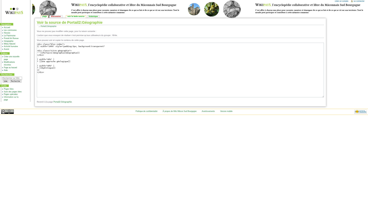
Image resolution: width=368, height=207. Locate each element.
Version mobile (226, 111)
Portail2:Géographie (48, 26)
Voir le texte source (75, 16)
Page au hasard (10, 68)
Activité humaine (11, 46)
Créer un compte (341, 1)
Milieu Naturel (9, 44)
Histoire (7, 33)
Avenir (6, 49)
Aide (6, 70)
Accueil (7, 27)
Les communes (10, 30)
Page (44, 16)
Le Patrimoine (9, 36)
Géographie (8, 41)
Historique (93, 16)
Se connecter (359, 1)
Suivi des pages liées (13, 92)
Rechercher (6, 74)
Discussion (56, 16)
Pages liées (9, 89)
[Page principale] (12, 11)
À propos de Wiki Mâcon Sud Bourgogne (180, 111)
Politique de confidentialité (146, 111)
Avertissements (208, 111)
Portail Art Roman (11, 38)
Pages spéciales (11, 94)
